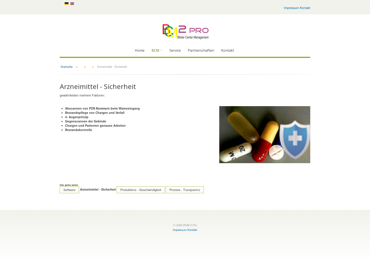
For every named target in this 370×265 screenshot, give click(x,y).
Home (140, 50)
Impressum (291, 8)
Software (69, 190)
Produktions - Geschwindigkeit (140, 190)
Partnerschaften (201, 50)
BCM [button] (156, 50)
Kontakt (305, 8)
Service (175, 50)
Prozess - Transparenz (184, 190)
